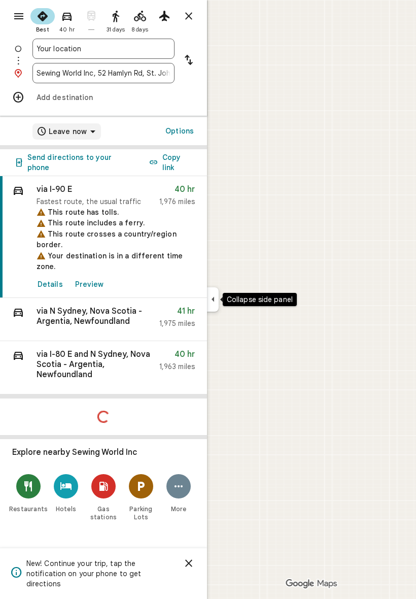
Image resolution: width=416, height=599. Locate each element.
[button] (103, 319)
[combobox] (103, 49)
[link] (103, 237)
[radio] (42, 19)
